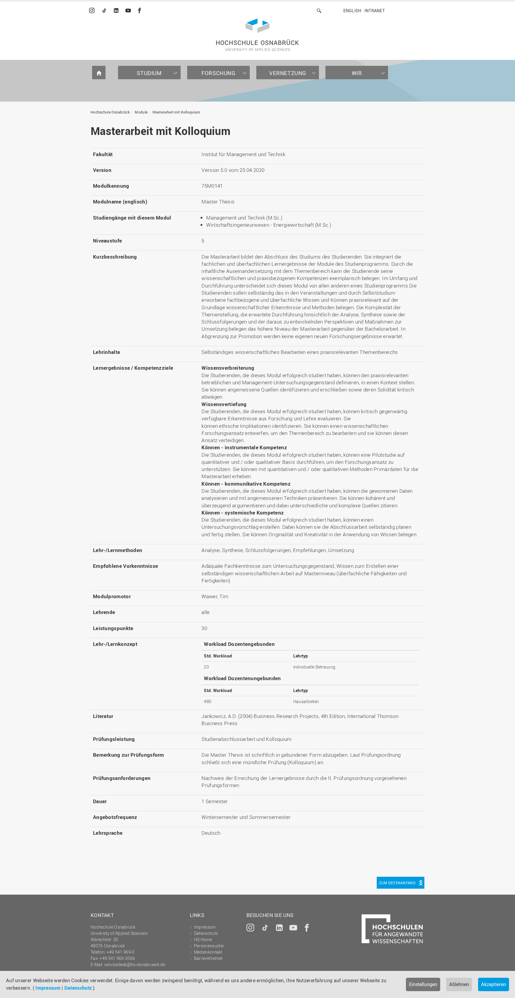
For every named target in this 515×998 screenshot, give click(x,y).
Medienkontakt (208, 952)
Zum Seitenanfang (397, 882)
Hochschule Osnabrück (110, 112)
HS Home (203, 939)
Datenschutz (78, 988)
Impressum (48, 988)
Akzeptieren (493, 984)
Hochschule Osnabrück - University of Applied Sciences (257, 35)
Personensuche (209, 946)
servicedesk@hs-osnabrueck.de (134, 964)
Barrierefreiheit (208, 958)
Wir (357, 73)
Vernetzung (287, 73)
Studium (149, 73)
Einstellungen (423, 984)
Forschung (218, 73)
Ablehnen (459, 984)
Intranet (374, 10)
